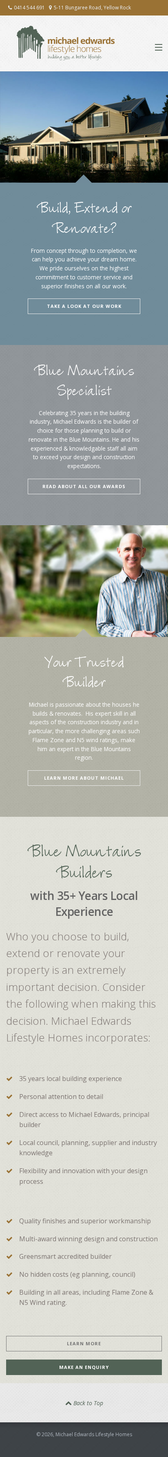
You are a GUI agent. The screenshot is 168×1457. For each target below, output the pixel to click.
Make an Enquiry (84, 1367)
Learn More (84, 1343)
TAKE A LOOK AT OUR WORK (84, 306)
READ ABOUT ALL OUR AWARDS (84, 486)
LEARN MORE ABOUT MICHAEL (84, 778)
